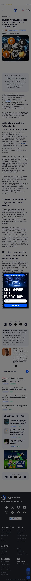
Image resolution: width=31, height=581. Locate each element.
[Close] (26, 274)
